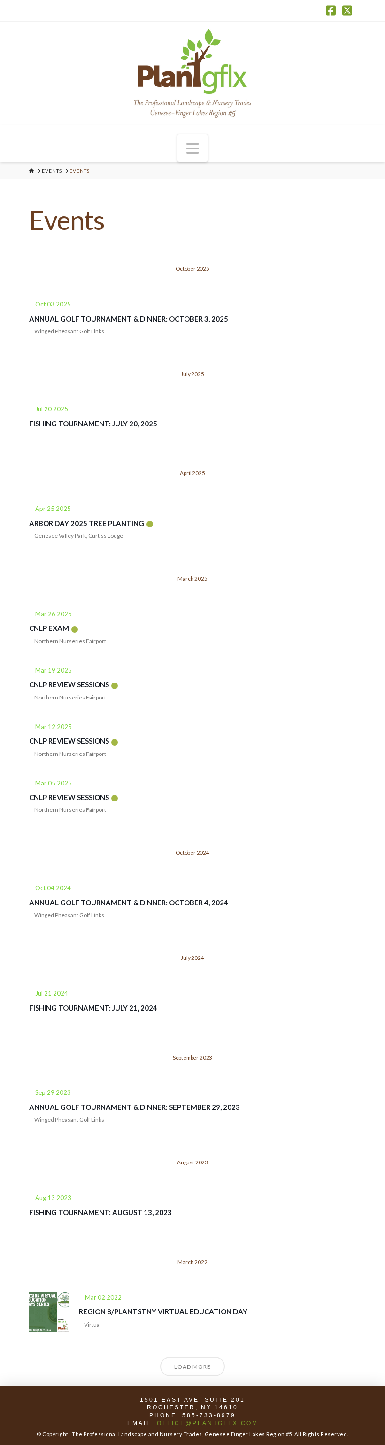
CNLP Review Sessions (69, 684)
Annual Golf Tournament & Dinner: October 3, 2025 (128, 318)
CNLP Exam (49, 628)
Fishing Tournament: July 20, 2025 (93, 423)
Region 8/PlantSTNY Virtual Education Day (163, 1311)
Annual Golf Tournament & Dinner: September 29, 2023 (134, 1107)
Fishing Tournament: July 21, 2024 (93, 1008)
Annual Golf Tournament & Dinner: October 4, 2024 (128, 902)
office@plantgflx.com (207, 1423)
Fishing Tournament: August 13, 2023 (100, 1212)
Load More (192, 1366)
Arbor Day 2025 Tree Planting (86, 523)
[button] (192, 148)
